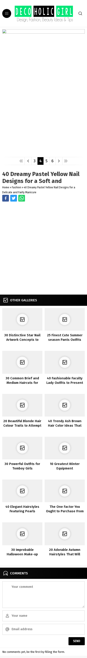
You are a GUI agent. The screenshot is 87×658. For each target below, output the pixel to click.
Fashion (16, 187)
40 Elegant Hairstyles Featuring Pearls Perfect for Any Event (22, 511)
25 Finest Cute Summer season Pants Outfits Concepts (65, 339)
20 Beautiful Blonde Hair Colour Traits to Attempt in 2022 (22, 425)
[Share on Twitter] (21, 198)
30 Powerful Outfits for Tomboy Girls (22, 466)
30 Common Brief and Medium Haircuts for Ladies (22, 382)
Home (5, 187)
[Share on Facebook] (5, 198)
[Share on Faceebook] (13, 198)
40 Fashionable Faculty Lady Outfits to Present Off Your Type (64, 382)
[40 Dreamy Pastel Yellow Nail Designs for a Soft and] (43, 152)
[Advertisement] (43, 248)
